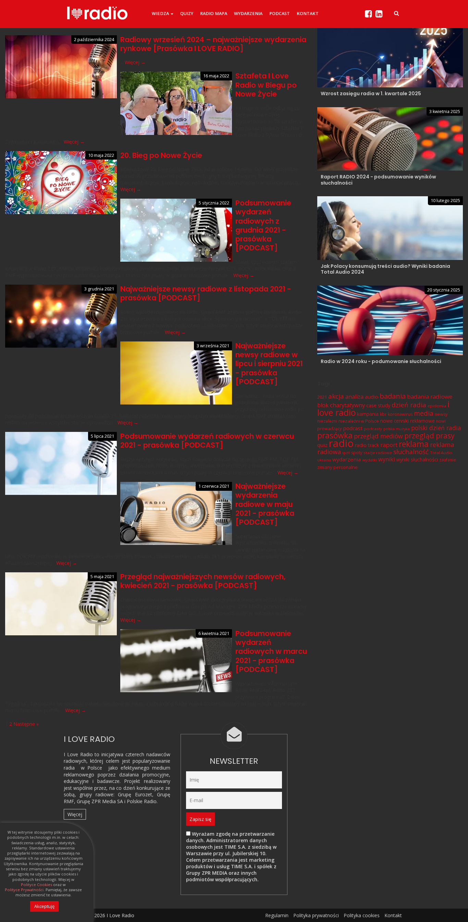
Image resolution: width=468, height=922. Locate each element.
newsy (441, 414)
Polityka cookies (362, 915)
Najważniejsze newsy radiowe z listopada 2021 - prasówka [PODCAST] (205, 293)
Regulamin (276, 915)
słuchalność (411, 451)
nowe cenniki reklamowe (407, 421)
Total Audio (441, 452)
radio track (367, 445)
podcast (352, 428)
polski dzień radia (436, 428)
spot (346, 452)
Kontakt (308, 13)
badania (393, 396)
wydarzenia (346, 459)
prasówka (335, 435)
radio (341, 443)
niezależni (327, 421)
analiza (354, 396)
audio (371, 396)
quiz (322, 444)
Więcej (74, 814)
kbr (383, 414)
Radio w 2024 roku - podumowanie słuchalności (381, 361)
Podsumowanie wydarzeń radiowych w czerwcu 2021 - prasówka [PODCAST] (207, 440)
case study (378, 405)
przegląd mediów (378, 436)
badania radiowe (429, 396)
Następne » (26, 724)
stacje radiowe (378, 452)
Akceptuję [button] (44, 906)
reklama (414, 444)
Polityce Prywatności (24, 889)
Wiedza (161, 13)
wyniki (386, 459)
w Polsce (91, 767)
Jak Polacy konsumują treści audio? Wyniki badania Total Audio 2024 (385, 269)
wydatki (369, 459)
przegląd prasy (429, 435)
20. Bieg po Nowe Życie (161, 155)
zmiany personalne (337, 467)
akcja (336, 396)
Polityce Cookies (36, 884)
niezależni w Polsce (358, 421)
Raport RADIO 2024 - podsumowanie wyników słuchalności (378, 179)
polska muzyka (396, 428)
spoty (356, 453)
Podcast (279, 13)
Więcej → (135, 62)
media (423, 413)
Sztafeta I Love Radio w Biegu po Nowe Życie (266, 85)
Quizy (186, 13)
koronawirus (400, 414)
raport (388, 445)
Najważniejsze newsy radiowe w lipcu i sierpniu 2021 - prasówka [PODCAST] (269, 364)
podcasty (373, 428)
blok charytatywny (341, 405)
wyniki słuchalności (417, 459)
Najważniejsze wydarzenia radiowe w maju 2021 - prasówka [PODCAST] (264, 504)
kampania (368, 414)
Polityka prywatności (316, 915)
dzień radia (409, 404)
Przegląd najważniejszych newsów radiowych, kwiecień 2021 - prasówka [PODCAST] (202, 581)
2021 (322, 397)
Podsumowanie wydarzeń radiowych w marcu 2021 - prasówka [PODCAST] (271, 651)
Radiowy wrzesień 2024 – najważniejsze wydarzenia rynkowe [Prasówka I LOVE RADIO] (213, 44)
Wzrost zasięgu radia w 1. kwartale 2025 (371, 93)
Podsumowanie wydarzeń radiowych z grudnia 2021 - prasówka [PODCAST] (263, 225)
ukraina (324, 460)
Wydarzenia (248, 13)
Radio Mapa (213, 13)
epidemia (437, 405)
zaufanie (447, 460)
